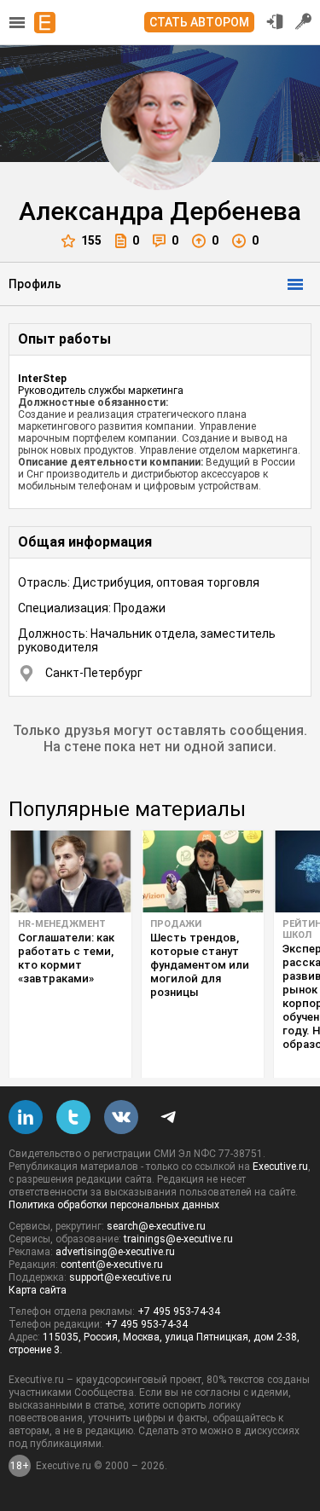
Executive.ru (280, 1166)
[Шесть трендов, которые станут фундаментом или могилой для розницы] (203, 871)
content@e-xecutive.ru (112, 1265)
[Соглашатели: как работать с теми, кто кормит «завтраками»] (70, 871)
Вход (274, 21)
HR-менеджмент (62, 923)
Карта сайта (38, 1290)
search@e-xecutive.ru (156, 1226)
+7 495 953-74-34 (178, 1311)
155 (91, 240)
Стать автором (199, 22)
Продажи (175, 923)
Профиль (35, 284)
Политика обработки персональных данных (114, 1205)
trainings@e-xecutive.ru (178, 1239)
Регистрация (303, 21)
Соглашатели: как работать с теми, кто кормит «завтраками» (66, 958)
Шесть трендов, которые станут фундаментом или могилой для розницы (199, 965)
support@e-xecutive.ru (120, 1277)
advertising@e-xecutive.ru (115, 1252)
